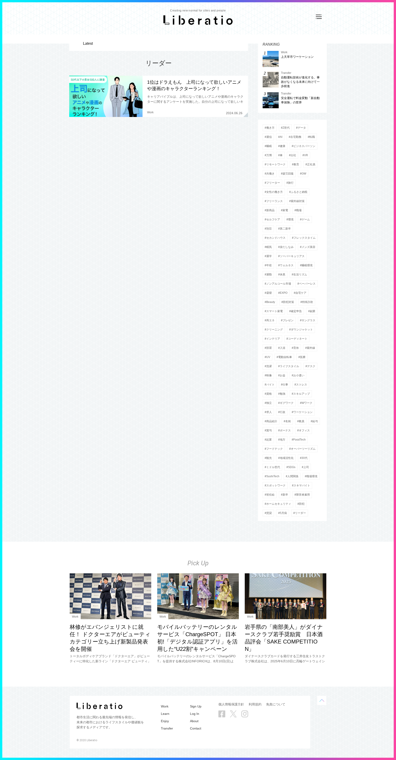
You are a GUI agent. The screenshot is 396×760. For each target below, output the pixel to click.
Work (150, 112)
